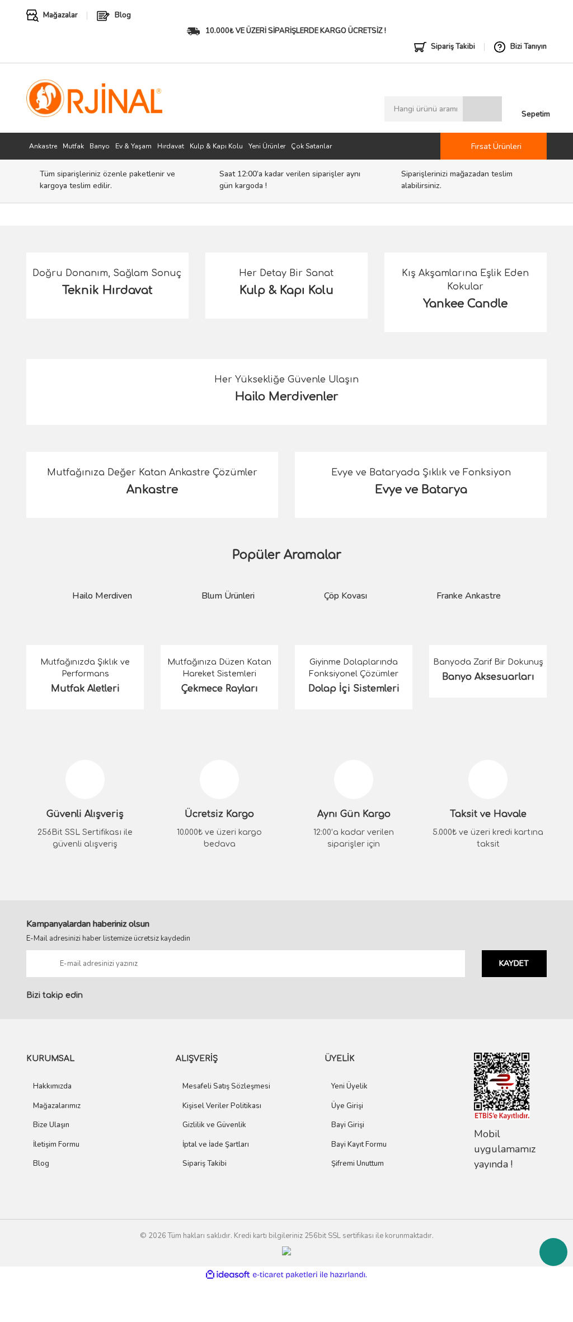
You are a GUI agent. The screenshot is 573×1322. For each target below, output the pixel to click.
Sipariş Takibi (204, 1163)
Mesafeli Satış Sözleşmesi (226, 1086)
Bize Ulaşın (51, 1125)
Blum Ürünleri (228, 596)
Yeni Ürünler (266, 146)
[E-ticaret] (285, 1275)
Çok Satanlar (311, 146)
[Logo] (94, 98)
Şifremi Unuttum (357, 1163)
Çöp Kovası (345, 596)
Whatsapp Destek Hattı (553, 1252)
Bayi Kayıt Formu (359, 1144)
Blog (41, 1163)
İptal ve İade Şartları (215, 1144)
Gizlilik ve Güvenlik (214, 1125)
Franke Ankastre (468, 596)
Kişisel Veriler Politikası (221, 1106)
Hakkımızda (52, 1086)
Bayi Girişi (347, 1125)
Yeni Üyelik (349, 1086)
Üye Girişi (347, 1106)
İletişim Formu (56, 1144)
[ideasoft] (227, 1274)
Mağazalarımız (57, 1106)
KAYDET (514, 963)
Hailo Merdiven (102, 596)
